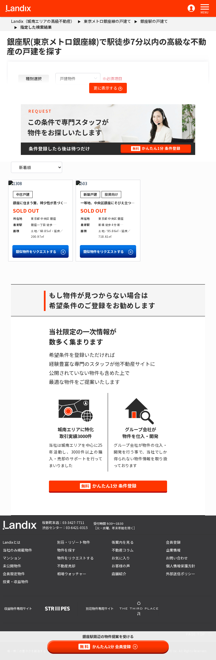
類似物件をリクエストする (36, 251)
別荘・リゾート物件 (73, 542)
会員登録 (173, 542)
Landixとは (12, 542)
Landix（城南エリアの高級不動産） (43, 21)
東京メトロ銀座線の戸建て (107, 21)
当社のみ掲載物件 (17, 550)
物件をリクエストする (75, 558)
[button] (205, 7)
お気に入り (121, 558)
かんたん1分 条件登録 (108, 485)
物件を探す (66, 550)
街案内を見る (123, 542)
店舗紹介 (119, 573)
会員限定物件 (14, 573)
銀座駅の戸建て (154, 21)
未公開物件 (12, 565)
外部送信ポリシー (180, 573)
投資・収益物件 (15, 581)
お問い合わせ (177, 558)
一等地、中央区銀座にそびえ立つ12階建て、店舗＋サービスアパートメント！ (139, 202)
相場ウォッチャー (71, 573)
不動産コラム (123, 550)
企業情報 (173, 550)
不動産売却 (66, 565)
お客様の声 (121, 565)
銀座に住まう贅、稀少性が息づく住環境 (43, 202)
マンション (12, 558)
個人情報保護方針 (180, 565)
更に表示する (106, 88)
